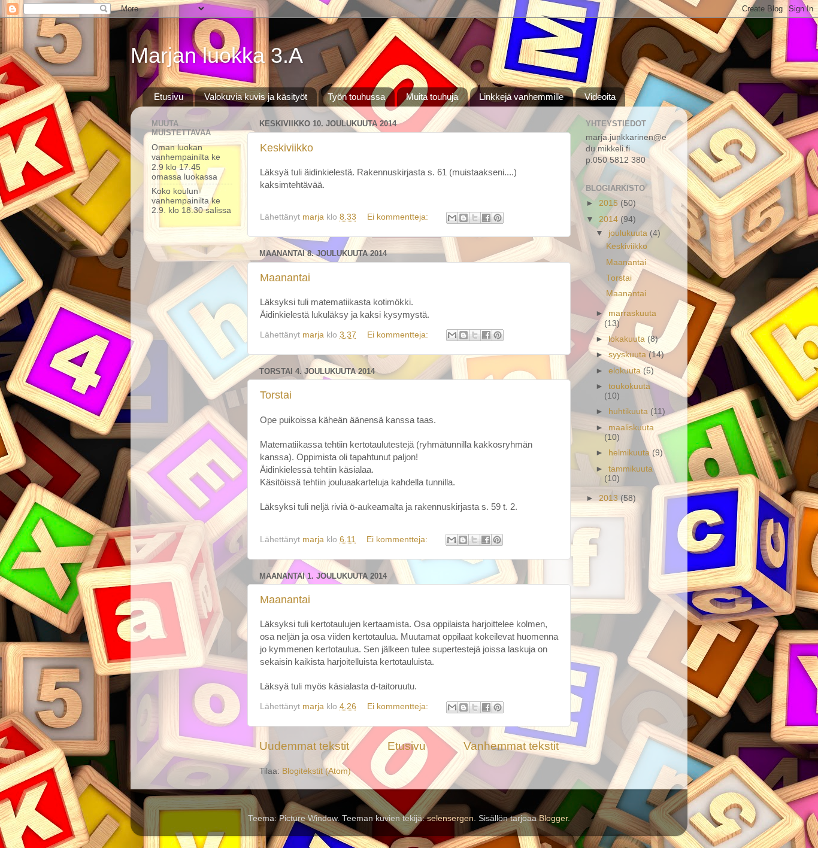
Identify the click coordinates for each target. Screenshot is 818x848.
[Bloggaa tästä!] (463, 218)
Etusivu (168, 97)
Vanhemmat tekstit (511, 746)
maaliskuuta (631, 427)
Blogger (553, 818)
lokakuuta (627, 339)
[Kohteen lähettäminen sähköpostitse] (452, 218)
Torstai (276, 395)
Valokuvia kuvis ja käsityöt (255, 97)
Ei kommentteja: (399, 216)
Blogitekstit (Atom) (316, 771)
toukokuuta (629, 386)
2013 (609, 498)
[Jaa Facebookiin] (486, 218)
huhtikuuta (629, 411)
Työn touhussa (356, 97)
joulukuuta (629, 233)
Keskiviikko (286, 148)
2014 (609, 219)
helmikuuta (630, 452)
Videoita (600, 97)
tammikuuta (630, 468)
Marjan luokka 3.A (217, 55)
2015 (609, 203)
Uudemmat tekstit (304, 746)
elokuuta (625, 370)
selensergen (450, 818)
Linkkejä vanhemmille (521, 97)
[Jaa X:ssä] (475, 218)
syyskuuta (628, 354)
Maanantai (285, 278)
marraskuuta (632, 313)
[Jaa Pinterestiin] (498, 218)
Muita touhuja (432, 97)
